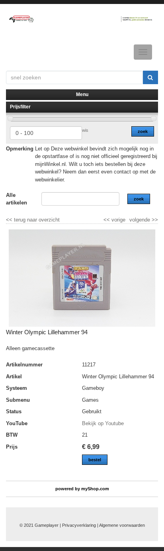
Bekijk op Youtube (103, 423)
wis (85, 130)
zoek (143, 131)
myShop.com (95, 488)
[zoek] (150, 77)
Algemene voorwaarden (122, 525)
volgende (143, 220)
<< (107, 220)
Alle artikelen (16, 199)
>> (154, 220)
